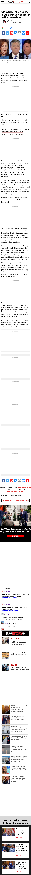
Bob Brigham (12, 21)
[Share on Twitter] (7, 33)
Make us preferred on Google (12, 27)
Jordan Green (15, 665)
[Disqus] (15, 564)
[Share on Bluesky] (23, 33)
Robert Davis (15, 638)
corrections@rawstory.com (15, 491)
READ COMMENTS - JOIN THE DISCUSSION (16, 500)
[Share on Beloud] (27, 33)
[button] (29, 1)
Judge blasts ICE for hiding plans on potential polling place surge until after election (20, 669)
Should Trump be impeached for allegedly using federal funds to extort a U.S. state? (15, 530)
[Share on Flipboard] (11, 33)
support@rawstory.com (24, 487)
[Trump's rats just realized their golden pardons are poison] (5, 655)
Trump (3, 165)
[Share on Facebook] (3, 33)
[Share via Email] (19, 32)
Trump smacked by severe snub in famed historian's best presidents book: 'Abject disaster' (15, 131)
